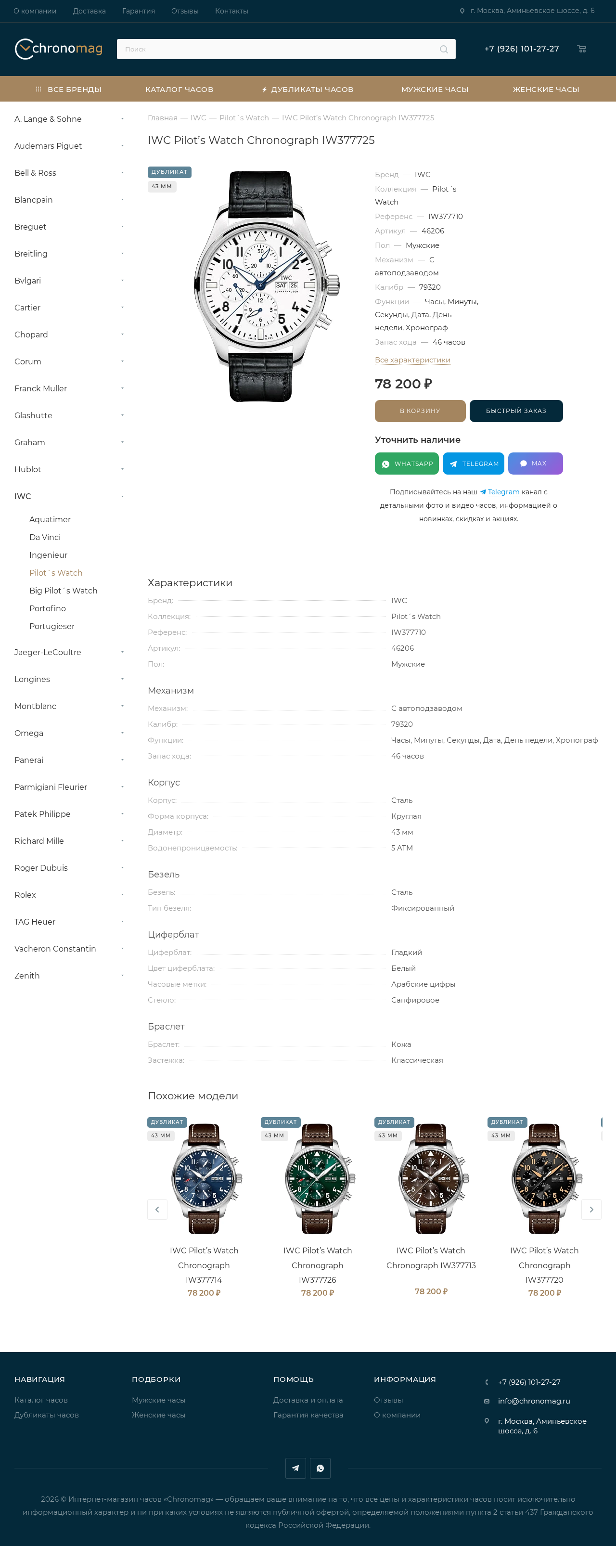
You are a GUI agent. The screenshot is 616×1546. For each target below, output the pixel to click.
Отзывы (388, 1399)
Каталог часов (41, 1399)
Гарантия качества (308, 1414)
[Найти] (444, 49)
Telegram (504, 492)
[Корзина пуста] (584, 49)
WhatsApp (320, 1468)
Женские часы (159, 1414)
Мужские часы (159, 1399)
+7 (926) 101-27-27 (522, 48)
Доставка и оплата (308, 1399)
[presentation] (157, 1209)
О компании (397, 1414)
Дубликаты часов (46, 1414)
